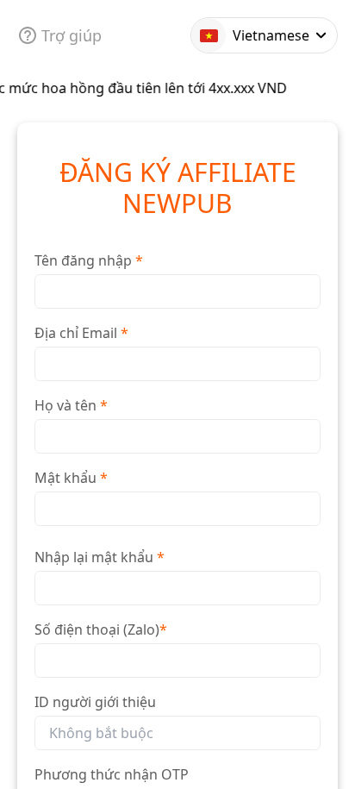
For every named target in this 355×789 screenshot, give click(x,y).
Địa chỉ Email (81, 332)
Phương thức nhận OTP (111, 774)
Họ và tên (71, 405)
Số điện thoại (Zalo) (100, 629)
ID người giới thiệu (95, 701)
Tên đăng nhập (88, 260)
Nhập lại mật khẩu (99, 557)
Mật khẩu (71, 477)
